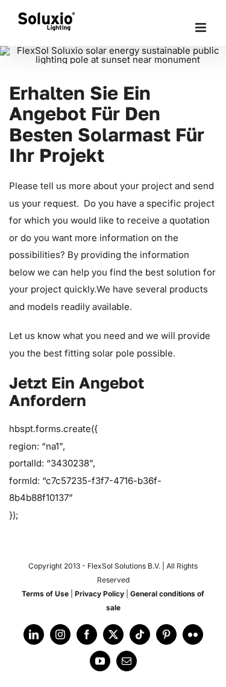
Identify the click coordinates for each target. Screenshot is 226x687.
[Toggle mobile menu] (201, 27)
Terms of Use (45, 593)
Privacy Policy (99, 593)
